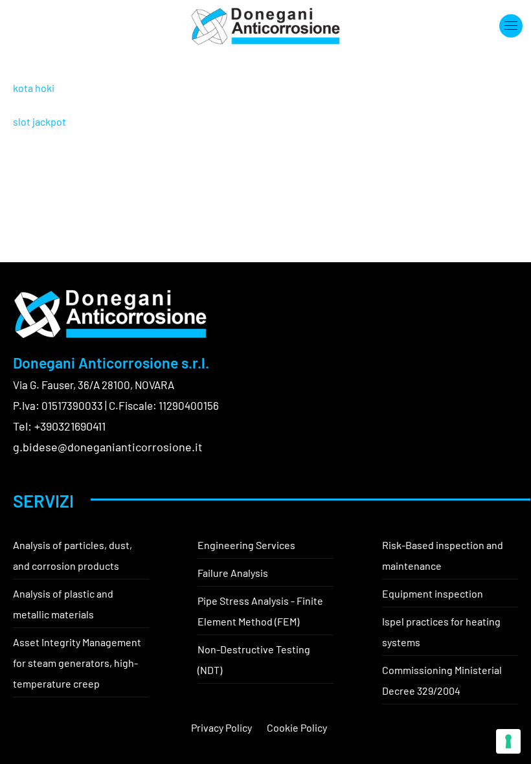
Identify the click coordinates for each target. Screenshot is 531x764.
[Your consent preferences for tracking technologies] (508, 741)
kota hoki (33, 88)
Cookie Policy (297, 727)
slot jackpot (39, 121)
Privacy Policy (221, 727)
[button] (511, 26)
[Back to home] (265, 26)
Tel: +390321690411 (59, 426)
